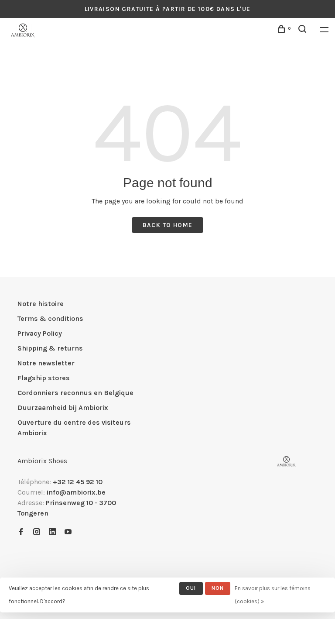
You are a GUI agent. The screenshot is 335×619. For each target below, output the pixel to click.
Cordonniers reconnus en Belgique (75, 393)
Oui (191, 588)
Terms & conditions (50, 318)
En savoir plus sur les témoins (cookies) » (273, 595)
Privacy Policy (39, 333)
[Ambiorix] (286, 461)
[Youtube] (68, 532)
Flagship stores (43, 378)
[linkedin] (52, 532)
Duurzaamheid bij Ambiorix (62, 407)
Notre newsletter (46, 363)
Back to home (168, 225)
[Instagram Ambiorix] (36, 532)
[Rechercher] (303, 30)
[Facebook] (20, 532)
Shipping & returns (50, 348)
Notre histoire (40, 303)
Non (218, 588)
